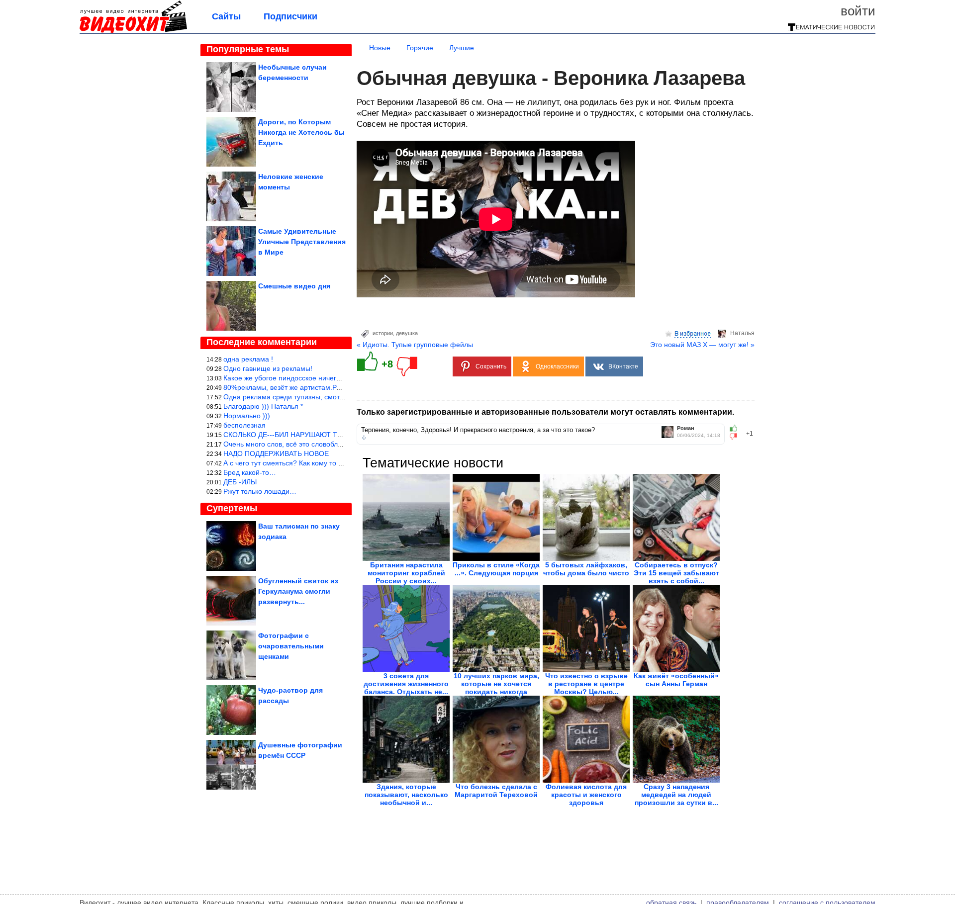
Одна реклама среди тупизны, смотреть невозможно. (310, 397)
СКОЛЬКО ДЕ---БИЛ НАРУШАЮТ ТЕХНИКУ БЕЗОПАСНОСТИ (323, 435)
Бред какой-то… (249, 472)
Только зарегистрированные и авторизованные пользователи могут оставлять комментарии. (545, 412)
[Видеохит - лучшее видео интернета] (133, 30)
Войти (858, 10)
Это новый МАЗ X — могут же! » (702, 345)
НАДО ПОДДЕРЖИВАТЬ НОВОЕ (276, 453)
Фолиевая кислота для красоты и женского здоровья (586, 795)
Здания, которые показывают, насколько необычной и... (406, 795)
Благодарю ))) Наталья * (263, 406)
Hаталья (742, 333)
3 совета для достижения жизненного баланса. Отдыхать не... (406, 684)
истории (383, 333)
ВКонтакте (623, 366)
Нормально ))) (246, 416)
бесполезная (244, 425)
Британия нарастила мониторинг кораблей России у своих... (406, 573)
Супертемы (231, 508)
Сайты (226, 16)
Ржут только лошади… (259, 491)
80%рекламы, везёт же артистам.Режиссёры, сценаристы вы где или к (338, 387)
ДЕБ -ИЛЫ (240, 482)
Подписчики (290, 16)
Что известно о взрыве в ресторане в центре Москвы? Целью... (586, 684)
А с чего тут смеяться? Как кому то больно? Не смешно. (314, 463)
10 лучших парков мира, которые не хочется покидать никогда (496, 684)
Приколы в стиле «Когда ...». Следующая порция (496, 569)
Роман (685, 428)
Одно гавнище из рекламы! (267, 368)
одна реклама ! (248, 359)
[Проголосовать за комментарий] (736, 436)
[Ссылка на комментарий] (364, 438)
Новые (379, 48)
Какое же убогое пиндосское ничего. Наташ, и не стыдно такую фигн (335, 378)
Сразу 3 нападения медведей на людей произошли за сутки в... (676, 795)
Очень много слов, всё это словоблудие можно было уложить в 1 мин (336, 444)
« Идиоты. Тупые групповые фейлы (415, 345)
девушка (407, 333)
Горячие (419, 48)
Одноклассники (557, 366)
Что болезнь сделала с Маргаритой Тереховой (496, 791)
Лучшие (461, 48)
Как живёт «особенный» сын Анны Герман (676, 680)
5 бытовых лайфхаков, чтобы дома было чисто (586, 569)
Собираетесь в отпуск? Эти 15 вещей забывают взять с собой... (676, 573)
